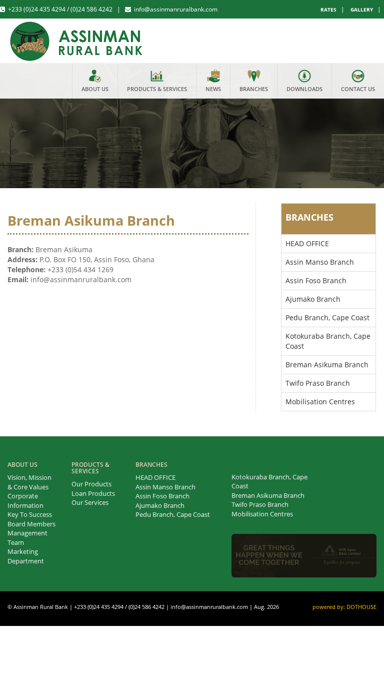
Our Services (90, 502)
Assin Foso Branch (316, 280)
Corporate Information (26, 500)
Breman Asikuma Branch (327, 364)
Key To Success (30, 514)
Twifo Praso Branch (318, 383)
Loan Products (93, 493)
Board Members (32, 523)
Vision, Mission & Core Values (30, 482)
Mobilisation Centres (320, 401)
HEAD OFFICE (307, 243)
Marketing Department (26, 556)
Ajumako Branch (313, 299)
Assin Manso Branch (320, 262)
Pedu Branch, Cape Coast (328, 317)
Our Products (92, 483)
